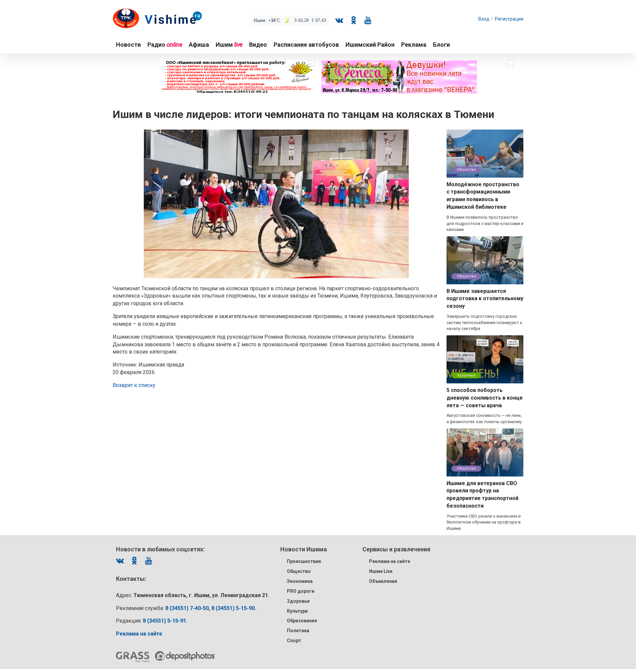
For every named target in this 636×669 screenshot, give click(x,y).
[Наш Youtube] (368, 20)
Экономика (300, 581)
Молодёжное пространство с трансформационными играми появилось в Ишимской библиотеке (483, 195)
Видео (258, 44)
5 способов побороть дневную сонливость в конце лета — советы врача (485, 398)
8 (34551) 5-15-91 (164, 621)
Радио (164, 44)
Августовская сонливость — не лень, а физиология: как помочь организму (484, 418)
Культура (297, 611)
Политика (298, 630)
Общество (466, 169)
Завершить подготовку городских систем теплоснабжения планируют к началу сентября (484, 322)
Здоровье (466, 375)
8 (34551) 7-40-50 (187, 608)
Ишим (229, 44)
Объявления (383, 581)
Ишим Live (381, 571)
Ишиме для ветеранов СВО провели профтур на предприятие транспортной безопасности (482, 494)
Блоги (441, 44)
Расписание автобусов (306, 44)
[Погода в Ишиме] (290, 20)
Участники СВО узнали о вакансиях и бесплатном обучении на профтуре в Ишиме (484, 522)
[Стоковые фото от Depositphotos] (185, 656)
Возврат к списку (134, 385)
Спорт (294, 640)
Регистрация (509, 19)
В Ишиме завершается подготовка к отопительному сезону (485, 298)
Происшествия (304, 561)
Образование (302, 620)
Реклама (413, 44)
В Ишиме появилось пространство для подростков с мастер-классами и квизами (485, 223)
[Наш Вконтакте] (339, 20)
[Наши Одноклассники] (353, 20)
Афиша (199, 44)
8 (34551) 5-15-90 (233, 608)
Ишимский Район (370, 44)
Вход (483, 19)
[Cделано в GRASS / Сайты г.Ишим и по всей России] (132, 657)
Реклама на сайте (389, 561)
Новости (128, 44)
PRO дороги (300, 591)
